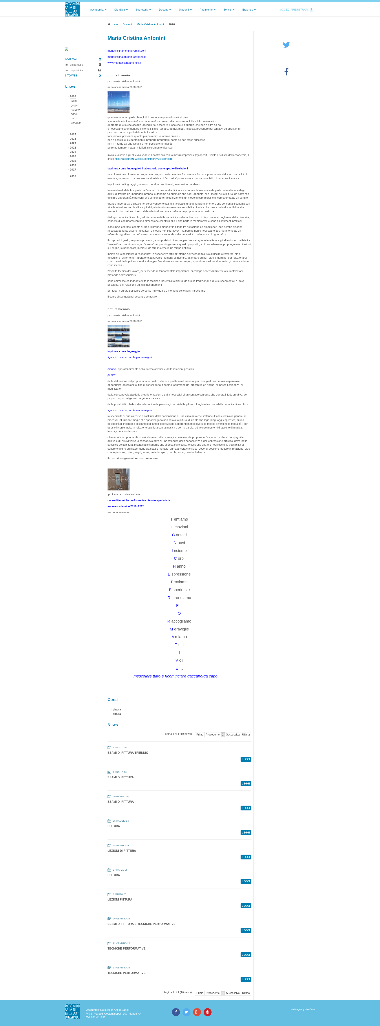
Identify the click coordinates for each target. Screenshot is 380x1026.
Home (114, 24)
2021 (73, 152)
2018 (73, 165)
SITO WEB (71, 75)
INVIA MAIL (71, 59)
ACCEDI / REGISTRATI (294, 9)
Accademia (97, 9)
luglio (74, 100)
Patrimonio (206, 9)
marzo (74, 118)
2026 (73, 96)
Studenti (184, 9)
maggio (75, 109)
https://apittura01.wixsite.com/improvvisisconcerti (143, 158)
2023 (73, 143)
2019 (73, 160)
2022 (73, 147)
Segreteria (142, 9)
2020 (73, 156)
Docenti (164, 9)
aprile (74, 114)
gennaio (76, 122)
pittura (117, 709)
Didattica (120, 9)
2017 (73, 169)
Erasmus (248, 9)
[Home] (72, 9)
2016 (73, 176)
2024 (73, 138)
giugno (75, 105)
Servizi (227, 9)
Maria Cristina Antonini (150, 24)
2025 (73, 134)
